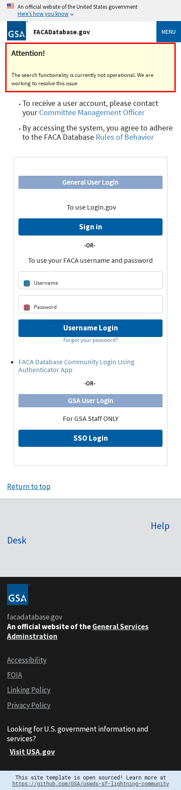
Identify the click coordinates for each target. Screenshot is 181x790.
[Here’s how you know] (90, 11)
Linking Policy (29, 690)
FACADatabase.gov (61, 32)
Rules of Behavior (125, 137)
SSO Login (90, 438)
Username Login (90, 328)
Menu (169, 32)
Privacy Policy (29, 705)
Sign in (90, 227)
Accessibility (27, 660)
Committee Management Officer (92, 112)
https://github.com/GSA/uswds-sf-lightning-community (90, 783)
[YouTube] (16, 562)
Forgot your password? (90, 340)
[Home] (17, 30)
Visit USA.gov (32, 752)
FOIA (14, 675)
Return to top (29, 486)
